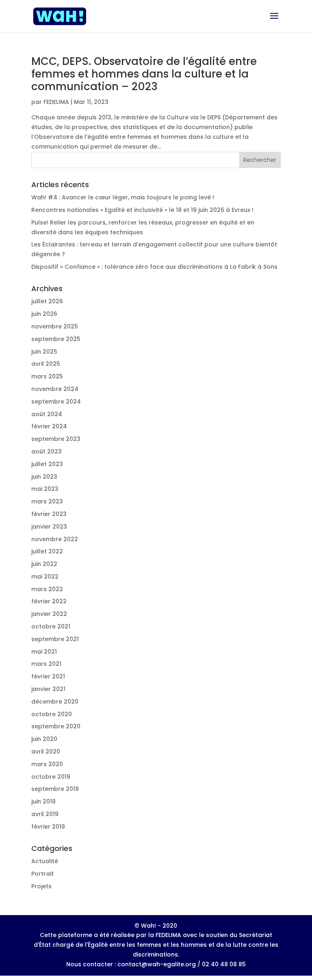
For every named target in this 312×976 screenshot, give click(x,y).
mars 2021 (46, 664)
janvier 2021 (48, 689)
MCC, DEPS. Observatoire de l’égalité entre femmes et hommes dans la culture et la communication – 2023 (144, 74)
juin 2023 (44, 477)
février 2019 (48, 827)
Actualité (44, 861)
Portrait (42, 874)
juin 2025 (44, 352)
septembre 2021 (55, 639)
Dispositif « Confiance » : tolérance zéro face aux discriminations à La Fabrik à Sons (154, 267)
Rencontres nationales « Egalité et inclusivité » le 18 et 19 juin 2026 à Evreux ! (142, 210)
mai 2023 (44, 489)
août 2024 (46, 414)
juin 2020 (44, 739)
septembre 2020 (55, 726)
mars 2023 (47, 501)
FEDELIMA (56, 102)
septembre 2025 (55, 339)
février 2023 (49, 514)
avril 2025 (45, 364)
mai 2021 (44, 652)
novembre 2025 (54, 326)
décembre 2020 (54, 701)
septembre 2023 (55, 439)
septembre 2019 (55, 789)
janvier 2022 (49, 614)
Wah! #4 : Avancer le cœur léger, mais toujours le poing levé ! (122, 197)
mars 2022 (47, 589)
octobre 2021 (50, 626)
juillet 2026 (47, 301)
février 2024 (49, 426)
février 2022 (49, 601)
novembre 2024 (54, 389)
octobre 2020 (51, 714)
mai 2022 (44, 576)
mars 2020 (47, 764)
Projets (41, 886)
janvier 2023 (49, 527)
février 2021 (48, 676)
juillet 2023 (47, 464)
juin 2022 (44, 564)
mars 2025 (47, 376)
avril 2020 (45, 751)
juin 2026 (44, 314)
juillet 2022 (47, 551)
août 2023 (46, 451)
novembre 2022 (54, 539)
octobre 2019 (50, 777)
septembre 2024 (56, 401)
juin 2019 (43, 801)
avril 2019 (44, 814)
